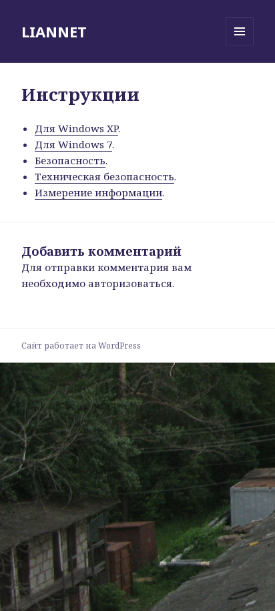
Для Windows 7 (73, 144)
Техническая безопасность (104, 176)
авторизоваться (130, 283)
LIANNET (54, 31)
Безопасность (70, 160)
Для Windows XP (76, 128)
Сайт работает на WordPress (81, 345)
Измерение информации (98, 192)
